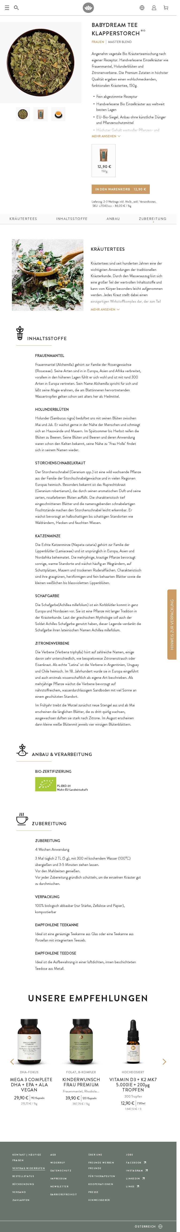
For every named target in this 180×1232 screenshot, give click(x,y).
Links (130, 1186)
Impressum (58, 1178)
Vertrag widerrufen (28, 1168)
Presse (93, 1192)
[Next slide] (157, 1061)
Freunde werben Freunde (101, 1165)
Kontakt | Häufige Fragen (26, 1157)
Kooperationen (100, 1184)
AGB (53, 1154)
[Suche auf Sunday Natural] (16, 7)
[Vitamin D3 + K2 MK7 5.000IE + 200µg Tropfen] (133, 1042)
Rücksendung (23, 1184)
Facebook (134, 1162)
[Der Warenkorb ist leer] (166, 7)
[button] (23, 114)
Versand (19, 1192)
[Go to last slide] (19, 1061)
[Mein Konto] (154, 7)
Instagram (134, 1170)
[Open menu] (7, 8)
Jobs (129, 1154)
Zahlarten (21, 1200)
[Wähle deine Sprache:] (142, 7)
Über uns (95, 1154)
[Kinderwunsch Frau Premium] (81, 1042)
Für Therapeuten (102, 1176)
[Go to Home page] (88, 8)
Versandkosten (147, 202)
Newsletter (59, 1186)
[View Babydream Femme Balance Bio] (23, 114)
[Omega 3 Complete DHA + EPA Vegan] (29, 1042)
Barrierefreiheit (63, 1194)
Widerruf (57, 1162)
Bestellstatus (23, 1176)
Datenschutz (61, 1170)
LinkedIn (133, 1178)
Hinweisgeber (99, 1200)
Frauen (98, 42)
